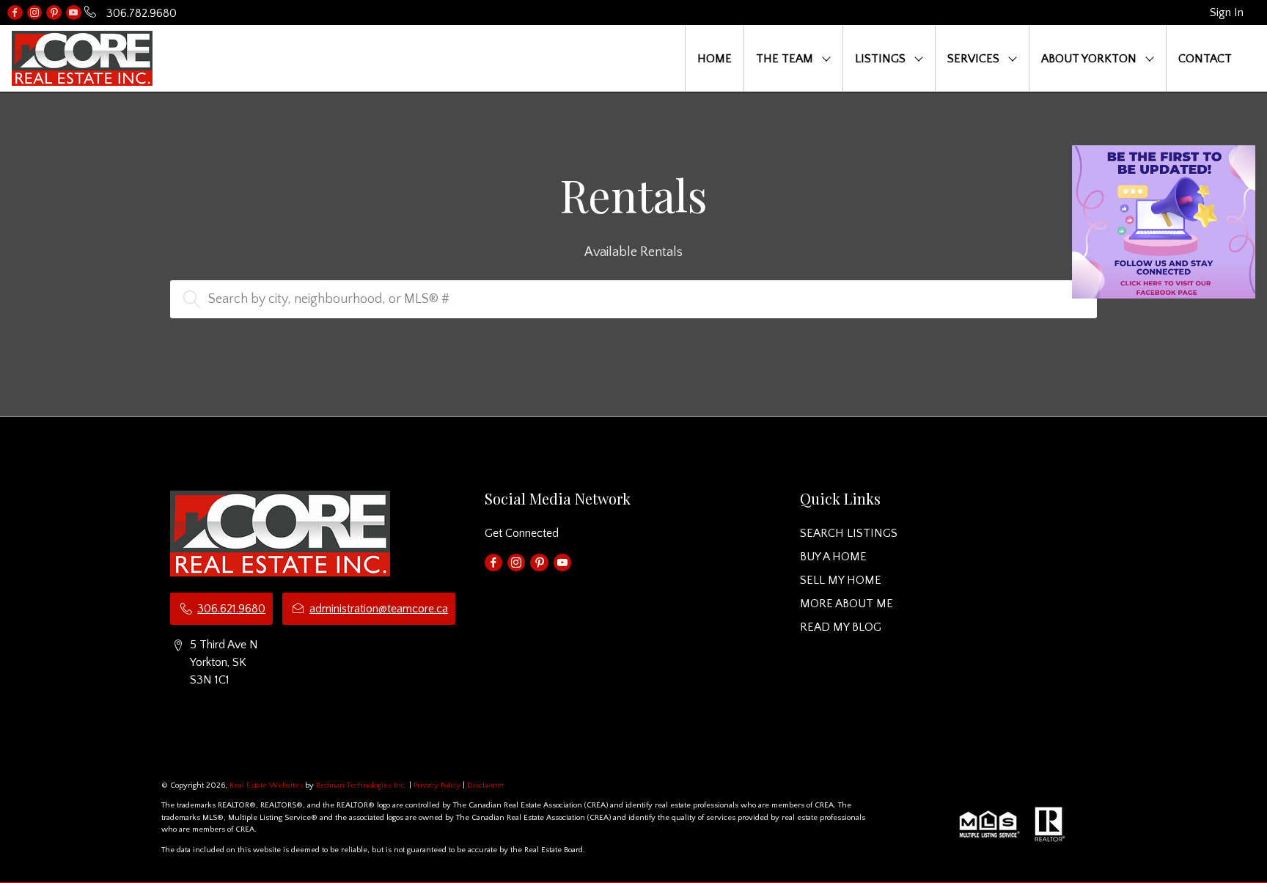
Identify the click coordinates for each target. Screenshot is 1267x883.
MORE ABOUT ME (846, 603)
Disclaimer (485, 785)
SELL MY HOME (840, 580)
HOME (714, 58)
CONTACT (1205, 58)
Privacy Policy (437, 785)
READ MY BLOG (840, 627)
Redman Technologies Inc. (362, 785)
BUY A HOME (833, 556)
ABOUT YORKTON (1088, 58)
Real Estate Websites (267, 785)
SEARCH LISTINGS (848, 533)
